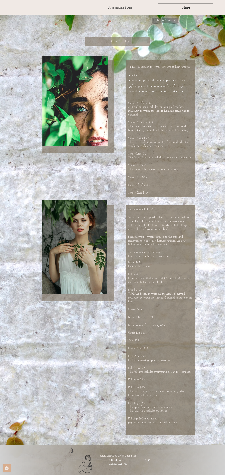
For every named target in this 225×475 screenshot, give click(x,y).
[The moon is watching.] (145, 459)
